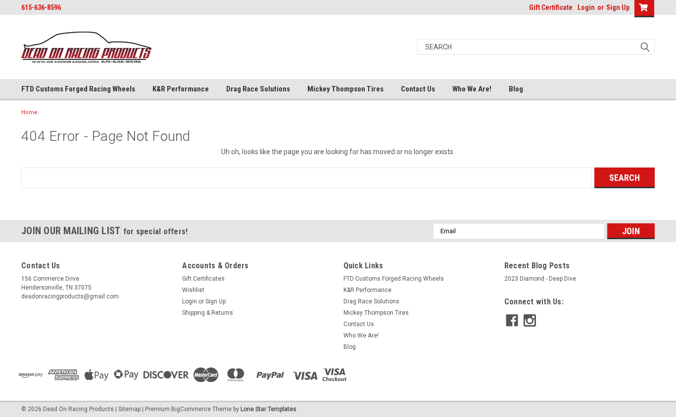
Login (586, 7)
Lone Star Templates (268, 409)
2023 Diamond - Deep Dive (540, 278)
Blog (516, 88)
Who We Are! (471, 88)
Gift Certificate (551, 7)
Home (29, 112)
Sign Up (617, 7)
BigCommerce (191, 409)
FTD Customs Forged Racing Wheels (78, 88)
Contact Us (418, 88)
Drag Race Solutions (258, 88)
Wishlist (193, 290)
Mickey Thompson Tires (345, 88)
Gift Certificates (203, 278)
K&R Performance (180, 88)
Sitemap (129, 409)
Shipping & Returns (207, 312)
